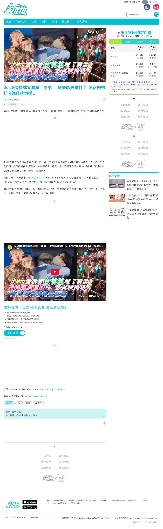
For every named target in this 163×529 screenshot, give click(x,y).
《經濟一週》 (75, 503)
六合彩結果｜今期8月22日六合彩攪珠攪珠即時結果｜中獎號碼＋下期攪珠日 (142, 185)
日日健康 (21, 21)
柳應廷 (38, 403)
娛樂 (44, 21)
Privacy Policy (151, 522)
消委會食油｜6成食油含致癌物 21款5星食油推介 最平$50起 (143, 214)
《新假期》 (93, 500)
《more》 (144, 500)
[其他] (104, 101)
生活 (34, 21)
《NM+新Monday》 (118, 500)
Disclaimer (137, 522)
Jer (19, 403)
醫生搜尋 (67, 21)
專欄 (54, 21)
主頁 (8, 21)
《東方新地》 (132, 500)
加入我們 (82, 21)
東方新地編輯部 (10, 104)
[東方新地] (43, 9)
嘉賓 (28, 403)
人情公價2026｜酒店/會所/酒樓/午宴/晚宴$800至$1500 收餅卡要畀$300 (143, 199)
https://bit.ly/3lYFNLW (52, 389)
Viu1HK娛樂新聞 (12, 99)
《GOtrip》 (103, 500)
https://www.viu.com (36, 396)
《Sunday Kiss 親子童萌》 (57, 503)
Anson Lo (36, 177)
